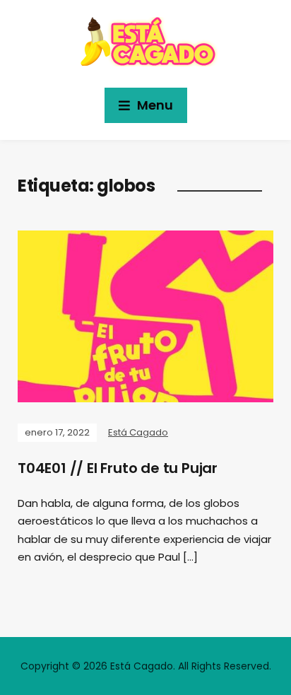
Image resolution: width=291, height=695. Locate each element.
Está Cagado (138, 432)
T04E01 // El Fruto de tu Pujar (118, 468)
